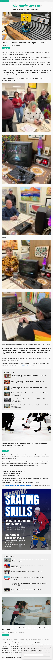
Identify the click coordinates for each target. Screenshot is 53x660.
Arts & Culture (6, 48)
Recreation (5, 450)
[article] (26, 376)
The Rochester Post (26, 5)
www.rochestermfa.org (22, 365)
